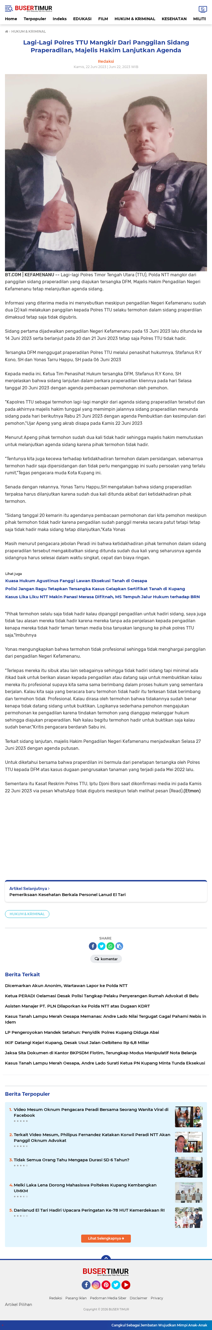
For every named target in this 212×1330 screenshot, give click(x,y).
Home (11, 18)
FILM (103, 18)
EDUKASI (82, 18)
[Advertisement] (106, 833)
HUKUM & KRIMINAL (135, 18)
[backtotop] (106, 1260)
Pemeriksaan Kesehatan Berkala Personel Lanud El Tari (67, 894)
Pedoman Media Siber (108, 1298)
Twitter (118, 1291)
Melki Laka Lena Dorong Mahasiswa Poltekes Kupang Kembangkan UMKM (85, 1187)
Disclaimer (138, 1298)
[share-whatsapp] (110, 946)
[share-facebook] (93, 946)
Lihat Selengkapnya (105, 1238)
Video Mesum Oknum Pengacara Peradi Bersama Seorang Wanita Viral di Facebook (91, 1112)
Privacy (157, 1298)
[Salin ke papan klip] (119, 946)
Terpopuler (35, 18)
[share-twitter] (101, 946)
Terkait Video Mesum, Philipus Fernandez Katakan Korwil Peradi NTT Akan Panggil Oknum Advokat (92, 1137)
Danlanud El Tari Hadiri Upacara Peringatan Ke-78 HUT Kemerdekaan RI (89, 1210)
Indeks (60, 18)
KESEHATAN (174, 18)
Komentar (109, 959)
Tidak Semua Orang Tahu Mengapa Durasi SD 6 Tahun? (71, 1159)
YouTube (129, 1291)
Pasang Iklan (76, 1298)
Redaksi (55, 1298)
